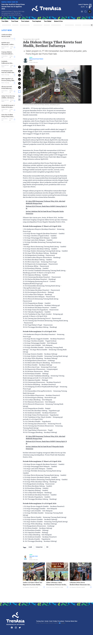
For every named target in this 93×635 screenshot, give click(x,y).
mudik (30, 547)
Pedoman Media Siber (71, 621)
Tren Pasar (14, 21)
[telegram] (19, 79)
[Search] (86, 11)
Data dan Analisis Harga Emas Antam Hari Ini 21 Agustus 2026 (13, 6)
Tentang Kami (40, 621)
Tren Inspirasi (36, 21)
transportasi (39, 547)
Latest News (6, 30)
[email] (19, 83)
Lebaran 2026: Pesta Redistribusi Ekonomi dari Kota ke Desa (80, 584)
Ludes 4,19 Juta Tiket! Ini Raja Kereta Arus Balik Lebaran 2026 (32, 584)
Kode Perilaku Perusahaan (56, 621)
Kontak (46, 621)
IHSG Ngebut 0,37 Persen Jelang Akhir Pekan (8, 80)
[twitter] (19, 71)
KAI (47, 547)
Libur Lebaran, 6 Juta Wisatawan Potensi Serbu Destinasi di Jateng (56, 584)
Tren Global (47, 21)
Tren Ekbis (4, 21)
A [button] (19, 96)
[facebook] (19, 67)
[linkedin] (19, 87)
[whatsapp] (19, 75)
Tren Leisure (25, 21)
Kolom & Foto (58, 21)
